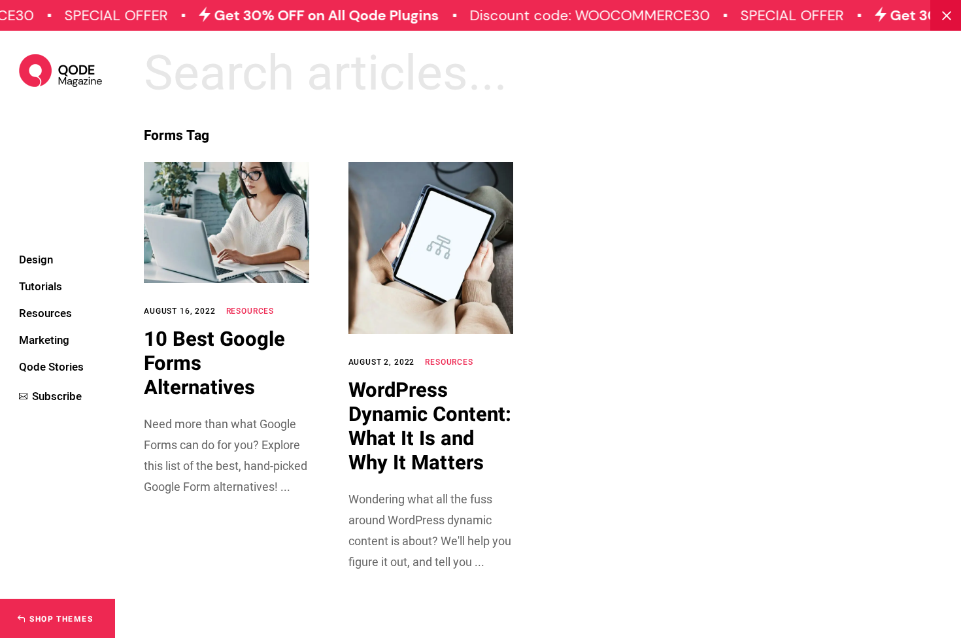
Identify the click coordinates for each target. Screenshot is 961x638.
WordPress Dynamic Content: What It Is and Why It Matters (429, 427)
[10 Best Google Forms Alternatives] (226, 222)
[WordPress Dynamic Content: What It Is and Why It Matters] (431, 248)
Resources (250, 311)
